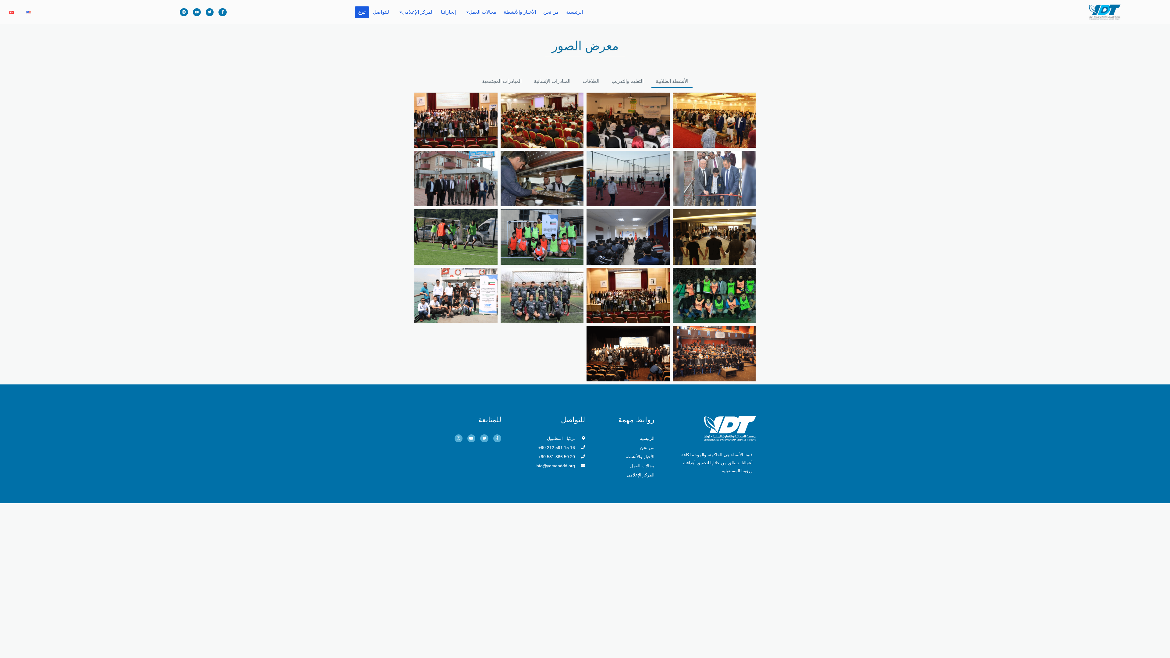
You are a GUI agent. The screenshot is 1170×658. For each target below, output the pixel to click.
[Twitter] (210, 12)
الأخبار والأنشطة (520, 12)
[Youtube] (197, 12)
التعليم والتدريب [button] (628, 81)
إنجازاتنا (448, 12)
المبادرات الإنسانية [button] (552, 81)
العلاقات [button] (591, 81)
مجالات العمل (482, 12)
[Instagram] (184, 12)
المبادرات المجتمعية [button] (502, 81)
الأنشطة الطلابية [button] (672, 81)
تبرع (362, 12)
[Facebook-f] (222, 12)
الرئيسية (574, 12)
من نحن (551, 12)
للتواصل (381, 12)
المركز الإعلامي (418, 12)
